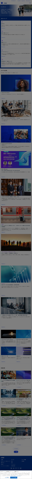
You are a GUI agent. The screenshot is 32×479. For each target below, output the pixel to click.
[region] (16, 474)
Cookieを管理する (7, 477)
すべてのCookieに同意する (14, 477)
